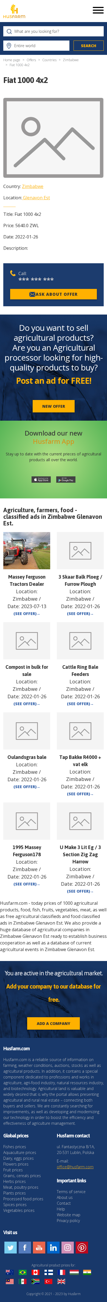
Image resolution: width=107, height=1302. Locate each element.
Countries (49, 60)
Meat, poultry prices (20, 1187)
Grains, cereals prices (22, 1175)
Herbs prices (14, 1181)
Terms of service (71, 1191)
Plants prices (14, 1193)
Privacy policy (68, 1220)
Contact (64, 1203)
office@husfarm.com (75, 1166)
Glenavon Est (36, 198)
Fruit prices (13, 1169)
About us (65, 1197)
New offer (53, 406)
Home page (11, 60)
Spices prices (15, 1204)
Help (61, 1209)
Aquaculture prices (19, 1152)
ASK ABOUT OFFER (57, 294)
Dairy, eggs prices (18, 1158)
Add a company (53, 1023)
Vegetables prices (19, 1210)
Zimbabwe (71, 60)
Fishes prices (14, 1146)
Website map (68, 1214)
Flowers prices (16, 1164)
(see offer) (26, 613)
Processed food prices (23, 1198)
